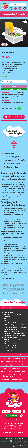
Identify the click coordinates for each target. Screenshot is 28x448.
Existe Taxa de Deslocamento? (11, 368)
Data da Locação (6, 79)
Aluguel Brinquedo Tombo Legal (12, 284)
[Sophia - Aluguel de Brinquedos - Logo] (5, 6)
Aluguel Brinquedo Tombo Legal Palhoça (13, 286)
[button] (25, 21)
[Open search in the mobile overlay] (18, 5)
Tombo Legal (14, 292)
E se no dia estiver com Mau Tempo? (13, 361)
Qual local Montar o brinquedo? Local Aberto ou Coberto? (13, 375)
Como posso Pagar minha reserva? (13, 365)
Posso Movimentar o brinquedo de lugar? (14, 371)
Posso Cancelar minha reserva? (12, 355)
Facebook (22, 280)
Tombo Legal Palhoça (14, 293)
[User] (20, 8)
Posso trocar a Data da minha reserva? (14, 358)
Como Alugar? (7, 307)
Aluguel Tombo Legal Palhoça (9, 290)
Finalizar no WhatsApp (14, 89)
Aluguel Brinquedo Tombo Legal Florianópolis (13, 285)
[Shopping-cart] (24, 8)
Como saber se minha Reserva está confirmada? (13, 380)
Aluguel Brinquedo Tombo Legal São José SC (12, 287)
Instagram (15, 280)
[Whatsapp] (11, 8)
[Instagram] (15, 8)
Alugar (14, 86)
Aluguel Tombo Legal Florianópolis (17, 289)
